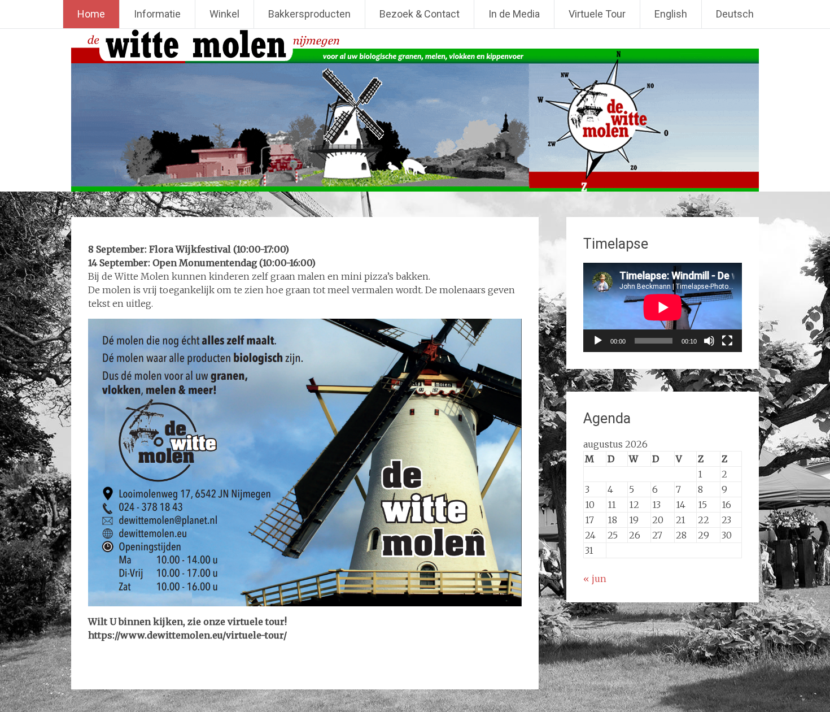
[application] (662, 307)
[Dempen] (709, 340)
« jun (594, 578)
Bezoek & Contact (419, 14)
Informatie (157, 14)
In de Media (514, 14)
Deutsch (735, 14)
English (670, 14)
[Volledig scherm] (727, 340)
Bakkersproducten (309, 14)
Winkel (224, 14)
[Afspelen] (598, 340)
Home (91, 14)
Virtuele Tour (597, 14)
